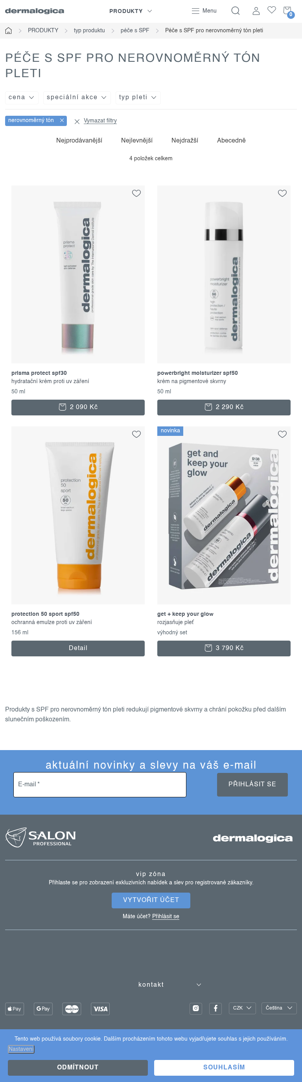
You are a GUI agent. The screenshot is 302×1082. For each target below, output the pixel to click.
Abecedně (231, 141)
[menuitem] (131, 11)
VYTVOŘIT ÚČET (151, 900)
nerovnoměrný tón (31, 120)
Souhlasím (224, 1068)
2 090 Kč (83, 407)
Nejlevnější (137, 141)
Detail (78, 648)
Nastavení (21, 1049)
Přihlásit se (252, 785)
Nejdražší (184, 141)
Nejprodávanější (79, 141)
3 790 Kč (229, 648)
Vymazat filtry (100, 121)
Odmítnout (78, 1068)
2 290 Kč (229, 407)
